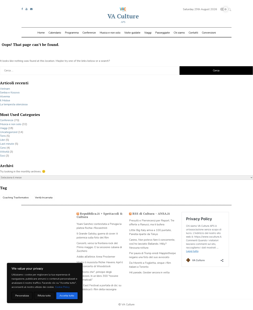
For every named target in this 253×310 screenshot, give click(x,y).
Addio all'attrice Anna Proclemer (96, 257)
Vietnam (5, 89)
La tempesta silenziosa (14, 104)
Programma (72, 32)
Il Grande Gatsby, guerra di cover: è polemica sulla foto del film (97, 235)
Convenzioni (209, 32)
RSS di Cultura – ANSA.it (151, 213)
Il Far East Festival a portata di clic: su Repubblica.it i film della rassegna (99, 287)
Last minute (7, 144)
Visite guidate (132, 32)
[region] (45, 283)
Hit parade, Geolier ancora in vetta (149, 272)
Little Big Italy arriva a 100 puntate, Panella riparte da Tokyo (150, 232)
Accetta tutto (67, 295)
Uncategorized (8, 132)
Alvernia (5, 96)
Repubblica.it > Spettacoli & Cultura (100, 215)
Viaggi (147, 32)
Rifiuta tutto (44, 295)
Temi (3, 136)
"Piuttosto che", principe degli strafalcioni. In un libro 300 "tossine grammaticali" (97, 276)
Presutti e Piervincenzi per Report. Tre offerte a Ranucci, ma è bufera (151, 222)
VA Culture (123, 16)
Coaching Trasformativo (16, 197)
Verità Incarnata (43, 197)
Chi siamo (179, 32)
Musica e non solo (110, 32)
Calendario (55, 32)
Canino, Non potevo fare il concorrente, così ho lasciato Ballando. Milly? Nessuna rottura (152, 244)
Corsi (3, 148)
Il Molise (5, 100)
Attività (4, 152)
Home (41, 32)
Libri (2, 140)
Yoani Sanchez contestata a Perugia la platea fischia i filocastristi (99, 226)
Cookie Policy (62, 287)
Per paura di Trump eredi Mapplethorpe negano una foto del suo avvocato (152, 255)
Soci (2, 156)
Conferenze (89, 32)
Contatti (193, 32)
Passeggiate (162, 32)
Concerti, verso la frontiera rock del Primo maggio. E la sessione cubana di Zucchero (99, 247)
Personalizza (22, 295)
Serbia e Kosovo (10, 92)
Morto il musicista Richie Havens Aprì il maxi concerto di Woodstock (100, 264)
